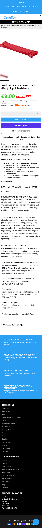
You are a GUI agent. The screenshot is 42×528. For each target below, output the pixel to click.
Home (3, 25)
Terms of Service (8, 475)
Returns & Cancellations (10, 469)
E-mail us (21, 2)
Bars (3, 414)
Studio (8, 25)
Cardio (4, 421)
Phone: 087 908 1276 (21, 11)
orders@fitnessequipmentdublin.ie (21, 305)
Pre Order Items (7, 448)
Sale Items (5, 439)
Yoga (3, 436)
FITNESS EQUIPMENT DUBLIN (24, 521)
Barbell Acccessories (9, 424)
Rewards (5, 487)
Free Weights (6, 411)
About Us (5, 463)
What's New (6, 442)
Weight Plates (7, 427)
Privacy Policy (7, 478)
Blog (3, 484)
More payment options (21, 131)
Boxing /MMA (6, 430)
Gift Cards (5, 451)
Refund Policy (7, 472)
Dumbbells (5, 408)
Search (4, 460)
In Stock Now (6, 445)
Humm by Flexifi (7, 466)
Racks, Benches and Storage (12, 417)
